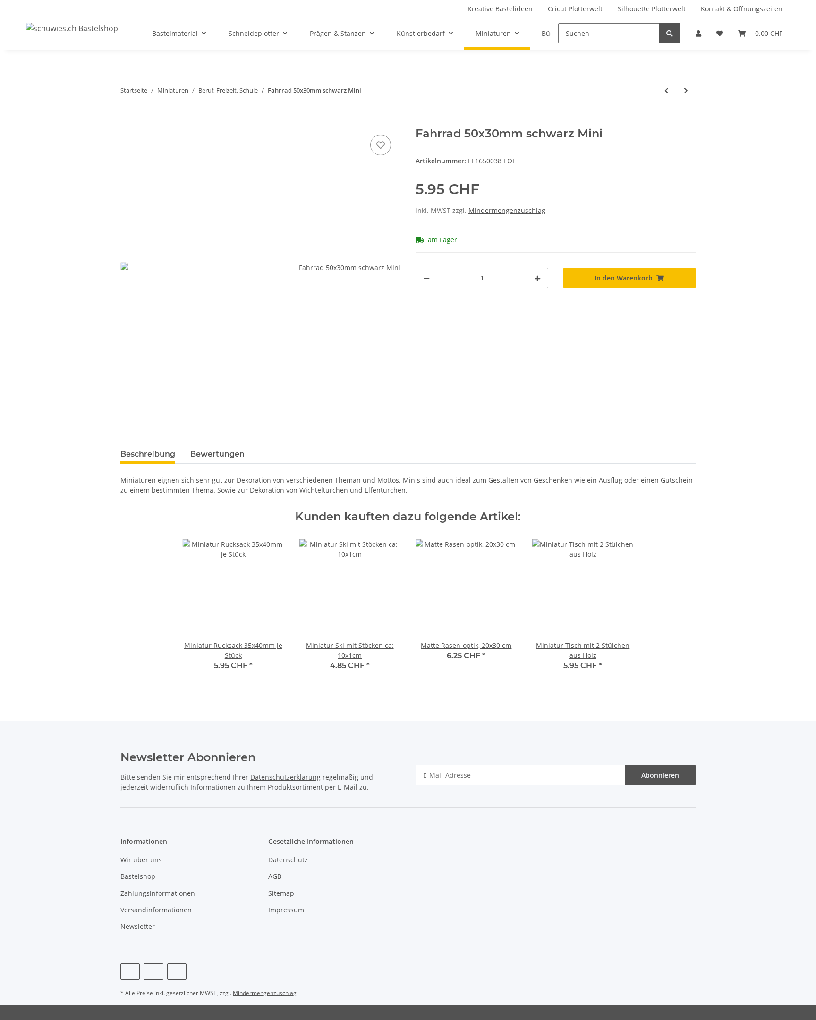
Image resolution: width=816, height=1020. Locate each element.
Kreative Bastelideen (500, 8)
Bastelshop (137, 876)
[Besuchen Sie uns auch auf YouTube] (153, 971)
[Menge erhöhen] (537, 278)
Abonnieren (660, 775)
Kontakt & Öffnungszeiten (741, 8)
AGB (274, 876)
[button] (698, 33)
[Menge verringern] (426, 278)
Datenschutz (288, 859)
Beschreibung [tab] (147, 454)
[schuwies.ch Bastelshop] (72, 28)
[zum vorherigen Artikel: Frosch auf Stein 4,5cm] (666, 90)
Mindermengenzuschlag (506, 210)
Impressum (286, 909)
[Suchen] (669, 33)
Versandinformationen (156, 909)
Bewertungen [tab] (217, 454)
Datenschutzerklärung (285, 777)
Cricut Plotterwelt (575, 8)
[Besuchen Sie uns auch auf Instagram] (177, 971)
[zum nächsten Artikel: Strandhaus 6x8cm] (686, 90)
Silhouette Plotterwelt (652, 8)
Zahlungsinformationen (157, 893)
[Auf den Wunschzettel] (380, 145)
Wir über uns (141, 859)
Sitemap (281, 893)
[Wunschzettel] (720, 33)
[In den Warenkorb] (128, 122)
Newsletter (137, 926)
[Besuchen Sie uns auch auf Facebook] (130, 971)
